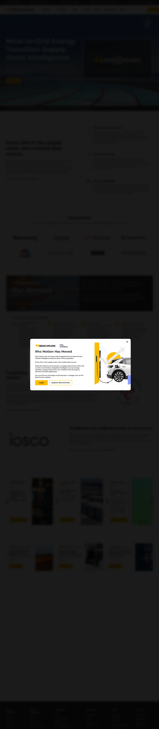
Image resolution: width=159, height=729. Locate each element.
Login (41, 382)
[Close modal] (127, 341)
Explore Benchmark (61, 382)
